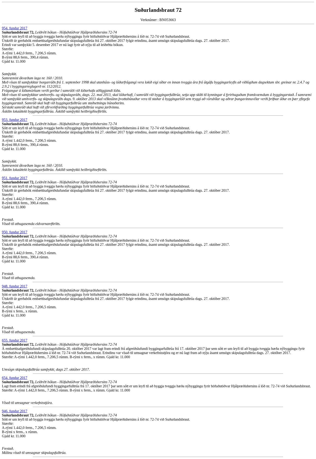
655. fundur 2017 (14, 340)
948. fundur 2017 (14, 286)
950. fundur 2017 (14, 232)
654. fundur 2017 (14, 378)
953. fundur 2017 (14, 120)
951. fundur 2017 (14, 178)
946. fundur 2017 (14, 411)
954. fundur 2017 (14, 28)
